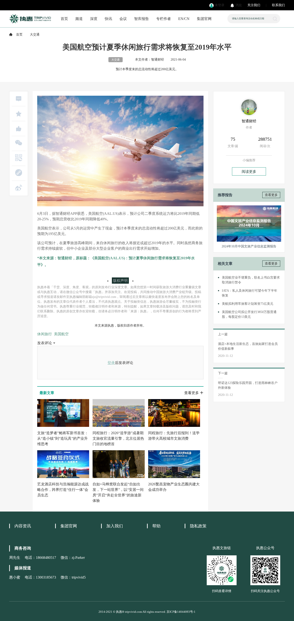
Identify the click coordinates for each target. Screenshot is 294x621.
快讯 (108, 19)
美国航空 (61, 334)
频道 (79, 19)
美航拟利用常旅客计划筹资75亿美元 (247, 303)
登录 (111, 363)
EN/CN (183, 19)
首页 (64, 19)
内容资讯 (22, 526)
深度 (93, 19)
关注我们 (253, 5)
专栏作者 (163, 19)
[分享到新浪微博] (18, 187)
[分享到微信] (18, 142)
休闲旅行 (44, 334)
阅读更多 (249, 171)
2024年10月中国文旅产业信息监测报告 (249, 246)
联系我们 (278, 5)
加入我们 (114, 526)
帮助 (156, 526)
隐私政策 (198, 526)
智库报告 (141, 19)
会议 (123, 19)
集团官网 (204, 19)
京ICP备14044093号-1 (181, 611)
